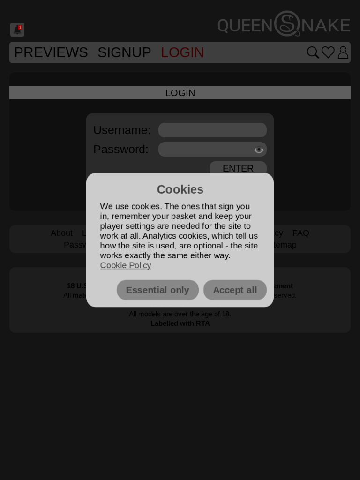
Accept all (235, 290)
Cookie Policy (125, 265)
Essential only (157, 290)
